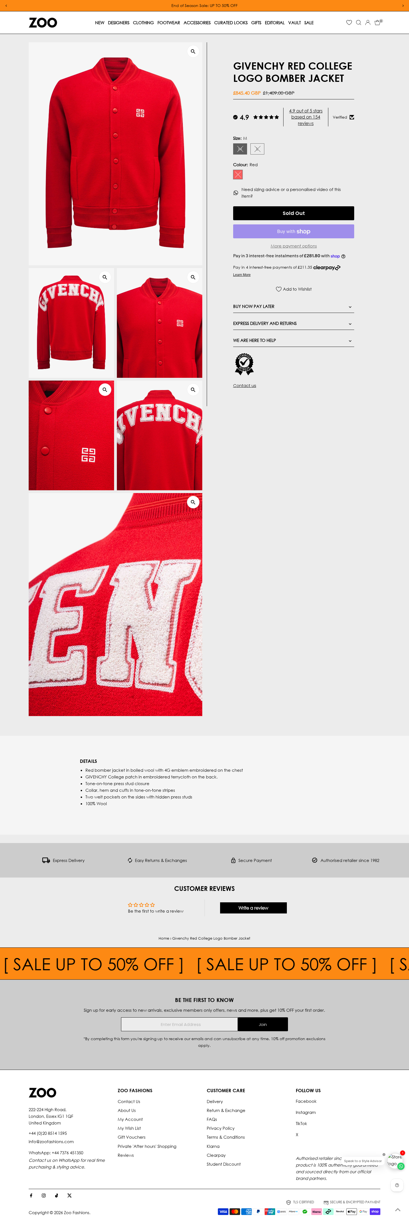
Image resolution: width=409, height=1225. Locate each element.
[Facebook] (31, 1195)
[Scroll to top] (397, 1209)
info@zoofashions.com (51, 1141)
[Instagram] (43, 1195)
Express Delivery (69, 860)
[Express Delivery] (46, 861)
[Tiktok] (57, 1195)
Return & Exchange (226, 1110)
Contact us (244, 386)
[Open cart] (377, 22)
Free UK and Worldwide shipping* (344, 5)
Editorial (275, 22)
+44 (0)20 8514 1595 (48, 1133)
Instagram (306, 1112)
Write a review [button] (253, 908)
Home (164, 938)
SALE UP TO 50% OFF (250, 963)
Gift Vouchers (132, 1137)
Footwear (168, 22)
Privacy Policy (221, 1128)
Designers (118, 22)
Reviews (126, 1155)
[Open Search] (358, 22)
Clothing (143, 22)
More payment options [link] (294, 246)
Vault (294, 22)
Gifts (256, 22)
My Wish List (129, 1128)
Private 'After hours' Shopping (147, 1146)
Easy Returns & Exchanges (161, 860)
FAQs (212, 1119)
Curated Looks (231, 22)
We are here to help (254, 340)
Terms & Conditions (226, 1137)
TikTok (301, 1123)
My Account (130, 1119)
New (99, 22)
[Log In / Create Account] (367, 22)
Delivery (215, 1101)
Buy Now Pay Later (253, 306)
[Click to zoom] (193, 51)
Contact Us (129, 1101)
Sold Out (294, 213)
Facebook (306, 1101)
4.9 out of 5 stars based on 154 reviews (305, 117)
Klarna (213, 1146)
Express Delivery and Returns (265, 323)
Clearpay (216, 1155)
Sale (309, 22)
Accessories (197, 22)
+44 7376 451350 (67, 1152)
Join (263, 1024)
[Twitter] (69, 1195)
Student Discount (224, 1164)
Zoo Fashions (76, 1212)
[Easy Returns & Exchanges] (130, 861)
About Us (127, 1110)
